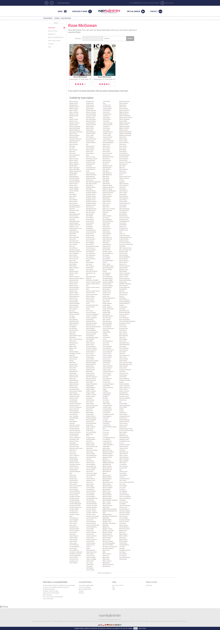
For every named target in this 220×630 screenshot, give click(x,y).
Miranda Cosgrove (108, 564)
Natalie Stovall (123, 130)
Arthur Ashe (73, 266)
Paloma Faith (123, 201)
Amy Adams (73, 194)
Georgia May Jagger (92, 337)
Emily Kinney (90, 233)
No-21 (121, 174)
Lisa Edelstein (107, 411)
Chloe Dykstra (73, 482)
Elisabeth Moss (90, 187)
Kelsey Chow (106, 246)
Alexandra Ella (73, 137)
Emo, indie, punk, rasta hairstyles (53, 596)
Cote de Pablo (73, 557)
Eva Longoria (90, 266)
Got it (135, 628)
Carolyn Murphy (74, 434)
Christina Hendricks (75, 507)
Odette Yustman (124, 178)
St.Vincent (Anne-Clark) (126, 430)
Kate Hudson (106, 169)
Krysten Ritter (107, 312)
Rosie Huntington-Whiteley (127, 321)
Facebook (149, 585)
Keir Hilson (106, 217)
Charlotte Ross (73, 466)
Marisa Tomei (107, 491)
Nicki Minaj (122, 150)
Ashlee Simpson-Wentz (76, 278)
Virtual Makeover (107, 10)
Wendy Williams (124, 527)
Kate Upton (106, 178)
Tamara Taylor (123, 448)
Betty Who (72, 334)
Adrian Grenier (73, 119)
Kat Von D (106, 164)
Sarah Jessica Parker (125, 362)
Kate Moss (106, 176)
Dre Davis (89, 166)
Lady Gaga (106, 330)
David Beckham (91, 123)
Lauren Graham (107, 357)
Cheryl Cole (72, 477)
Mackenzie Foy (107, 450)
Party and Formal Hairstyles (51, 593)
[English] (106, 625)
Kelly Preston (107, 241)
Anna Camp (72, 235)
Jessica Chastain (91, 532)
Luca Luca (106, 432)
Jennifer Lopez (90, 514)
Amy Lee (72, 198)
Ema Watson (90, 217)
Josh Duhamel (107, 108)
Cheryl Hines (73, 478)
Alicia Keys (72, 153)
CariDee (71, 419)
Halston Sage (90, 373)
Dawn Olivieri (90, 128)
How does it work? (117, 585)
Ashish (71, 275)
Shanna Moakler (124, 384)
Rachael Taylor (123, 251)
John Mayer (89, 568)
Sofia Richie (122, 412)
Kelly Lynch (106, 235)
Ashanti (71, 269)
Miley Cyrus (106, 559)
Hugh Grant (89, 425)
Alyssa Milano (73, 173)
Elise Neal (89, 189)
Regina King (123, 282)
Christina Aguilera (74, 502)
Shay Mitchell (123, 393)
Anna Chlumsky (74, 237)
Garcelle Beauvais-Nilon (93, 326)
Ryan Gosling (123, 334)
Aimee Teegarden (74, 126)
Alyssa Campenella (75, 171)
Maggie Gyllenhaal (108, 462)
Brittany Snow (73, 385)
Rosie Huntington (124, 319)
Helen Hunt (89, 402)
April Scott (72, 260)
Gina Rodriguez (90, 346)
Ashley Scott (73, 291)
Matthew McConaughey (110, 509)
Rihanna (121, 291)
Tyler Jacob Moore (125, 498)
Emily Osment (90, 235)
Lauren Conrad (107, 355)
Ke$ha (105, 214)
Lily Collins (106, 400)
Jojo (104, 103)
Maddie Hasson (107, 453)
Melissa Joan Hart (108, 530)
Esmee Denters (90, 259)
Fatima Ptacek (90, 296)
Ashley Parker (73, 285)
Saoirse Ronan (123, 350)
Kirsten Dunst (107, 291)
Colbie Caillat (73, 537)
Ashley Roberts (73, 289)
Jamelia (88, 459)
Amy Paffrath (73, 200)
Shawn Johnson (124, 391)
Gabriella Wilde (90, 321)
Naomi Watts (123, 121)
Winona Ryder (123, 541)
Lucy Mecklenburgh (109, 437)
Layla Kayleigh (107, 361)
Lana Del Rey (106, 337)
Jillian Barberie (90, 550)
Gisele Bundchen (91, 350)
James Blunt (90, 461)
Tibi (120, 470)
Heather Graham (91, 391)
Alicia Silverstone (74, 155)
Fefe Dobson (90, 300)
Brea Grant (72, 362)
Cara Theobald (73, 416)
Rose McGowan (124, 318)
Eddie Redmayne (91, 174)
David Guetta (90, 126)
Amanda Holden (74, 178)
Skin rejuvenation (48, 598)
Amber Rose (73, 185)
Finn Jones (89, 310)
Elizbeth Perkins (91, 205)
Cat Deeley (72, 443)
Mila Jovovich (107, 554)
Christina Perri (73, 511)
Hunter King (89, 430)
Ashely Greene (73, 271)
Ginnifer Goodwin (91, 348)
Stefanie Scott (123, 436)
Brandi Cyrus (73, 359)
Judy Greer (106, 115)
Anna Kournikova (74, 242)
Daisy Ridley (89, 108)
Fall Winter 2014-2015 (92, 280)
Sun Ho (121, 443)
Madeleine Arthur (108, 455)
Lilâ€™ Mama (106, 403)
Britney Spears (73, 377)
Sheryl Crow (122, 400)
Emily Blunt (89, 228)
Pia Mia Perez (123, 230)
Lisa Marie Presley (108, 414)
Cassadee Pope (74, 439)
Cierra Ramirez (73, 518)
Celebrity (57, 18)
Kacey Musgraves (108, 142)
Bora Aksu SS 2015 (75, 353)
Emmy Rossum (90, 248)
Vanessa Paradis (124, 514)
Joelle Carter (90, 564)
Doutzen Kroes (90, 162)
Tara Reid (122, 450)
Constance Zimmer (75, 554)
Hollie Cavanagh (91, 419)
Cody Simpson (73, 536)
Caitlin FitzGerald (74, 394)
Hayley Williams (90, 387)
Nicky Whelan (123, 153)
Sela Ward (122, 371)
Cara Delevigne (74, 411)
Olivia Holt (122, 187)
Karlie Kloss (106, 155)
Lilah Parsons (107, 393)
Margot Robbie (107, 478)
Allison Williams (74, 164)
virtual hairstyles (63, 3)
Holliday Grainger (91, 418)
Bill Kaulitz (72, 337)
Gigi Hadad (89, 341)
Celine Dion (73, 453)
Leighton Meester (108, 371)
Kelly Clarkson (107, 233)
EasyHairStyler (47, 18)
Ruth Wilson (122, 330)
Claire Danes (73, 523)
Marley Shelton (107, 495)
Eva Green (89, 264)
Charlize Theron (74, 462)
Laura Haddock (107, 346)
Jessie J (88, 546)
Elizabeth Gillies (91, 194)
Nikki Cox (122, 167)
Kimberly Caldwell (108, 282)
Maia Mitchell (107, 464)
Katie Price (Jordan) (109, 209)
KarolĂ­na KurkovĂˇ (108, 157)
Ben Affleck (72, 326)
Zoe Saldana (123, 554)
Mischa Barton (123, 103)
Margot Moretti (107, 477)
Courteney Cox (73, 559)
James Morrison (91, 466)
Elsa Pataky (89, 216)
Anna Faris (72, 239)
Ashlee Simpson (74, 276)
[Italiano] (114, 625)
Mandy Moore (107, 471)
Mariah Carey (106, 484)
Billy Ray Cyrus (73, 343)
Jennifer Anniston (91, 503)
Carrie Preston (73, 436)
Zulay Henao (123, 559)
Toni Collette (123, 486)
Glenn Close (90, 353)
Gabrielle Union (91, 325)
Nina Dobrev (123, 173)
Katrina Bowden (107, 210)
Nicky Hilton (122, 151)
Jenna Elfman (90, 495)
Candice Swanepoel (75, 407)
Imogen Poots (90, 437)
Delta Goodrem (90, 133)
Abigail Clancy (73, 105)
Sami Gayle (122, 346)
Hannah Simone (91, 378)
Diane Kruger (90, 150)
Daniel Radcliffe (91, 114)
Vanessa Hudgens (124, 511)
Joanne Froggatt (91, 559)
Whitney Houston (124, 529)
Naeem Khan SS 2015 (125, 117)
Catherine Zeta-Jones (75, 448)
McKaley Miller (107, 520)
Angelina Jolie (73, 226)
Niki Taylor (122, 166)
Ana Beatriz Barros (74, 207)
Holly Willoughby (91, 423)
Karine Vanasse (107, 153)
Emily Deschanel (91, 232)
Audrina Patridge (74, 303)
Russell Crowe (123, 328)
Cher (70, 473)
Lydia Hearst (106, 448)
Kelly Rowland (107, 244)
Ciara (70, 516)
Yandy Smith (123, 543)
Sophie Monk (123, 423)
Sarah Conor (123, 357)
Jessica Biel (90, 530)
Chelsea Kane (73, 470)
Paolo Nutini (123, 205)
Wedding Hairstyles (49, 589)
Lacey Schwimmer (108, 328)
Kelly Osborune (107, 237)
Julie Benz (106, 126)
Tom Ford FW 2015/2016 (126, 482)
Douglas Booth (90, 160)
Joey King (89, 566)
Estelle (88, 260)
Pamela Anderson (124, 203)
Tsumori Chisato (124, 495)
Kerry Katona (106, 259)
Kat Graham (106, 162)
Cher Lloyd (72, 475)
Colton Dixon (73, 543)
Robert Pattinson (124, 303)
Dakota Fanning (90, 110)
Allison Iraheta (73, 162)
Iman (87, 436)
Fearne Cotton (90, 298)
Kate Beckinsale (107, 166)
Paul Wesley (123, 212)
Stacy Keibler (123, 432)
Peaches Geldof (124, 217)
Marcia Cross (107, 475)
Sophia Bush (123, 418)
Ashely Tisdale (73, 273)
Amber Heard (73, 183)
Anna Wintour (73, 248)
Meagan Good (107, 521)
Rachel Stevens (124, 260)
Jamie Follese (90, 470)
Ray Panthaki (123, 271)
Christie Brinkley (74, 500)
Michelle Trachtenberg (110, 546)
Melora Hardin (107, 537)
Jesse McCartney (91, 527)
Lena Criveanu (107, 373)
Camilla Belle (73, 402)
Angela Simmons (74, 225)
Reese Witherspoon (125, 280)
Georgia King (90, 335)
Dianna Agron (90, 153)
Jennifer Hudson (91, 511)
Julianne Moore (107, 124)
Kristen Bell (106, 302)
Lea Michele (106, 362)
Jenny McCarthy (91, 521)
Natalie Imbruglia (124, 126)
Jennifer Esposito (91, 507)
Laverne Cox (106, 359)
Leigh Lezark (106, 369)
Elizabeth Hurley (91, 198)
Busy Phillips (73, 393)
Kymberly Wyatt (107, 323)
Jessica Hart (90, 534)
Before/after (53, 31)
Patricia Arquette (124, 209)
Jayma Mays (90, 486)
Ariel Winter (72, 264)
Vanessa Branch (124, 509)
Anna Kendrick (73, 241)
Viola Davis (122, 523)
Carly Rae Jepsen (74, 425)
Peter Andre (123, 225)
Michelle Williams (108, 548)
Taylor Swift (122, 462)
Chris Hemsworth (74, 493)
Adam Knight (73, 110)
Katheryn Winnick (108, 192)
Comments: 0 (74, 79)
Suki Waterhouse (124, 441)
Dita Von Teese (90, 157)
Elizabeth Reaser (91, 203)
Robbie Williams (124, 300)
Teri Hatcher (123, 464)
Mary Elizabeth (107, 498)
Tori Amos (122, 489)
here (126, 91)
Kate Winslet (106, 183)
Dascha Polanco (91, 121)
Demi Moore (90, 137)
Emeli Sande (90, 219)
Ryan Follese (123, 332)
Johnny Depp (90, 570)
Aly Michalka (73, 166)
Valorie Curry (123, 507)
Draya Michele (90, 164)
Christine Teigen (74, 514)
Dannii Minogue (91, 119)
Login (166, 3)
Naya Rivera (122, 137)
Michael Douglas (108, 541)
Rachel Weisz (123, 262)
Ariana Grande (73, 262)
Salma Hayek (123, 339)
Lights (104, 389)
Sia (120, 402)
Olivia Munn (122, 189)
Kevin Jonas (106, 264)
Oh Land (121, 180)
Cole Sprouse (73, 539)
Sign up (171, 3)
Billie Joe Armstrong (75, 339)
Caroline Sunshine (75, 432)
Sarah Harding (123, 359)
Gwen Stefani (90, 359)
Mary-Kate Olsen (107, 505)
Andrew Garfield (74, 217)
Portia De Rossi (124, 239)
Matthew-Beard (107, 514)
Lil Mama (105, 391)
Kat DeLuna (106, 158)
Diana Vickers (90, 146)
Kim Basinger (107, 273)
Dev (87, 144)
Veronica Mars (123, 518)
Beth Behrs (72, 332)
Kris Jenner (106, 300)
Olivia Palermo (123, 191)
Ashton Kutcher (74, 294)
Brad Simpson (73, 357)
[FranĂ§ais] (112, 625)
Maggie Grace (107, 461)
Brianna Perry (73, 366)
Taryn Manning (123, 452)
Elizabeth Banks (91, 191)
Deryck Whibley (90, 142)
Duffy (87, 171)
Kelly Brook (106, 230)
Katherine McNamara (109, 191)
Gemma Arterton (91, 330)
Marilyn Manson (107, 486)
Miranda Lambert (124, 101)
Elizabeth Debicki (91, 192)
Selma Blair (122, 377)
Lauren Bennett (107, 352)
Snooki (121, 411)
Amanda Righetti (74, 180)
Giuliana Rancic (91, 352)
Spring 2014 (122, 427)
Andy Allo (72, 219)
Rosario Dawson (124, 314)
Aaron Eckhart (73, 101)
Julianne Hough (108, 123)
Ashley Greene (73, 282)
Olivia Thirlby (123, 192)
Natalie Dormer (123, 124)
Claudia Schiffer (74, 529)
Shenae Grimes (124, 396)
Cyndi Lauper (90, 105)
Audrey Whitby (73, 302)
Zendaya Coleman (124, 550)
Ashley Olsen (73, 284)
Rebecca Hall (123, 276)
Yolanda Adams (124, 545)
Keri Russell (106, 257)
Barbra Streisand (74, 314)
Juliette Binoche (108, 132)
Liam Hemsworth (108, 387)
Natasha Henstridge (125, 133)
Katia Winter (106, 198)
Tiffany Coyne (123, 471)
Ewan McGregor (91, 276)
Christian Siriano (74, 498)
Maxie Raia (106, 518)
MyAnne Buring (124, 112)
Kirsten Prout (107, 292)
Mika (104, 552)
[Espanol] (110, 625)
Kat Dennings (107, 160)
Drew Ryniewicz (91, 169)
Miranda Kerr (106, 566)
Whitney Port (123, 530)
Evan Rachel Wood (91, 271)
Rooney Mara (123, 307)
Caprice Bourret (74, 409)
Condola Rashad (74, 546)
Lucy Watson (106, 439)
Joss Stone (106, 112)
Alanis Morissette (74, 128)
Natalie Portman (124, 128)
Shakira (121, 382)
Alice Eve (72, 151)
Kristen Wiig (106, 305)
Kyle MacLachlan (108, 316)
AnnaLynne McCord (75, 251)
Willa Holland (123, 534)
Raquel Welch (123, 267)
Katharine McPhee (108, 187)
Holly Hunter (90, 421)
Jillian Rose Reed (91, 552)
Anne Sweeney (73, 257)
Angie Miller (73, 230)
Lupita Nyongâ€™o (108, 444)
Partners (81, 593)
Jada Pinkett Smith (92, 446)
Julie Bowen (106, 128)
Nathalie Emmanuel (125, 135)
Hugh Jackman (90, 427)
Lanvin (105, 339)
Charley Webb (73, 459)
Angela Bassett (73, 223)
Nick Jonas (122, 148)
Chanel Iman (73, 457)
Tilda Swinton (123, 475)
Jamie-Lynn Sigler (91, 473)
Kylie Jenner (106, 319)
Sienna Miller (123, 403)
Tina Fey (121, 477)
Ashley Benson (73, 280)
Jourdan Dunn (107, 114)
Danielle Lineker (91, 115)
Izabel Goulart (90, 444)
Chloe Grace (73, 484)
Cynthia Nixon (90, 107)
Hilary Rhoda (90, 412)
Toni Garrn (122, 487)
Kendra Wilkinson (108, 253)
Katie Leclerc (107, 203)
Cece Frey (72, 452)
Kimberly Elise (107, 284)
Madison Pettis (107, 457)
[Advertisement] (161, 36)
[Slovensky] (99, 625)
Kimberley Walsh (108, 278)
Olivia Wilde (122, 194)
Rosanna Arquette (124, 312)
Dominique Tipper (91, 158)
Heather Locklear (91, 394)
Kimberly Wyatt (107, 287)
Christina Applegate (75, 503)
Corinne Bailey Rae (75, 555)
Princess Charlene (125, 242)
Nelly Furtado (123, 139)
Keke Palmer (107, 223)
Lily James (106, 402)
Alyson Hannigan (74, 167)
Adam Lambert (73, 112)
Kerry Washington (108, 260)
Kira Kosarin (106, 289)
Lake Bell (105, 335)
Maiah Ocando (107, 466)
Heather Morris (90, 396)
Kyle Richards (107, 318)
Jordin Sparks (107, 107)
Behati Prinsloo (74, 321)
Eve (87, 275)
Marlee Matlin (107, 493)
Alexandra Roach (74, 141)
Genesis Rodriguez (92, 332)
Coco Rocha (73, 532)
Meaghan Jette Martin (109, 523)
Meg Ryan (106, 525)
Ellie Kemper (90, 214)
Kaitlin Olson (106, 144)
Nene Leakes (123, 141)
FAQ (49, 47)
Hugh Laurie (90, 428)
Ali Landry (72, 146)
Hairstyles (51, 28)
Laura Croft (106, 343)
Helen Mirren (90, 403)
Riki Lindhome (123, 292)
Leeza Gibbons (107, 368)
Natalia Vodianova (124, 123)
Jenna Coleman (91, 491)
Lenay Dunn (106, 380)
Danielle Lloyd (90, 117)
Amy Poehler (73, 201)
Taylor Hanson (123, 453)
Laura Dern (106, 344)
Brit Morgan (72, 373)
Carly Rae (72, 423)
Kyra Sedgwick (107, 325)
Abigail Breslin (73, 103)
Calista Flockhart (74, 396)
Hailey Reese (90, 366)
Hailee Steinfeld (91, 364)
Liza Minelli (106, 423)
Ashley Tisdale (73, 292)
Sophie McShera (124, 421)
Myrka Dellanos (124, 114)
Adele (71, 117)
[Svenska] (119, 625)
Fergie (88, 309)
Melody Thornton (108, 536)
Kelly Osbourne (107, 239)
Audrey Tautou (73, 300)
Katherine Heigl (107, 189)
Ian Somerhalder (91, 432)
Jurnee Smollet (107, 137)
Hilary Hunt (89, 411)
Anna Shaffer (73, 244)
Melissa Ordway (107, 532)
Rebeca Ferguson (124, 273)
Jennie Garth (90, 500)
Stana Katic (122, 434)
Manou (105, 473)
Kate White (106, 182)
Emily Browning (90, 230)
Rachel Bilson (123, 253)
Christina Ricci (73, 512)
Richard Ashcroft (124, 287)
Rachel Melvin (123, 259)
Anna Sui (72, 246)
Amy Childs (72, 196)
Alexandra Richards (75, 139)
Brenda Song (73, 364)
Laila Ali (105, 334)
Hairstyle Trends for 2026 (50, 591)
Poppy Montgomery (125, 237)
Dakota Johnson (91, 112)
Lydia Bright (106, 446)
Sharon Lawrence (124, 385)
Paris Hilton (122, 207)
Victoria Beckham (124, 520)
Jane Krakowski (91, 475)
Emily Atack (89, 226)
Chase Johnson (74, 468)
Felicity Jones (90, 302)
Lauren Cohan (107, 353)
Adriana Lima (73, 121)
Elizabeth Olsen (90, 200)
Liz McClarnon (107, 421)
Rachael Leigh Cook (125, 250)
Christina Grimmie (74, 505)
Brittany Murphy (74, 384)
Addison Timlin (74, 114)
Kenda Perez (107, 250)
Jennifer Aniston (91, 502)
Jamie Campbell (91, 468)
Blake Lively (72, 348)
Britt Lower (72, 378)
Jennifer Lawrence (92, 512)
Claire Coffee (73, 521)
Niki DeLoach (123, 164)
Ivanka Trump (90, 443)
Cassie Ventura (73, 441)
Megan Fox (106, 527)
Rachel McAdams (124, 257)
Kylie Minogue (107, 321)
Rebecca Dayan (124, 275)
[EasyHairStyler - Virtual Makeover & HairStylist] (110, 614)
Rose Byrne (122, 316)
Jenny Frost (89, 520)
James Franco (90, 462)
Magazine (51, 34)
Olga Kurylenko (123, 183)
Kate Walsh (106, 180)
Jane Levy (89, 477)
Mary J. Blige (106, 502)
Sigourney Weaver (124, 405)
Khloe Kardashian (108, 267)
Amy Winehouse (74, 205)
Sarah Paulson (123, 366)
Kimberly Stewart (108, 285)
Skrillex (121, 409)
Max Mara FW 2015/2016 (110, 516)
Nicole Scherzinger (125, 162)
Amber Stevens (74, 187)
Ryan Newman (123, 335)
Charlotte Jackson (74, 464)
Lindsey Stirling (107, 409)
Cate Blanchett (73, 444)
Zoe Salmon (123, 555)
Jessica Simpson (91, 539)
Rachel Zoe (122, 264)
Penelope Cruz (123, 219)
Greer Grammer (91, 355)
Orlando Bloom (123, 198)
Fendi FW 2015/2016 (92, 305)
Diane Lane (89, 151)
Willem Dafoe (123, 536)
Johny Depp (106, 101)
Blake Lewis (73, 346)
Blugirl (71, 350)
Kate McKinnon (107, 173)
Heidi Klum (89, 398)
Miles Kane (106, 557)
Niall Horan (122, 144)
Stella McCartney (124, 437)
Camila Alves (73, 400)
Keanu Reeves (107, 216)
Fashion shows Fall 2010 (93, 282)
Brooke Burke (73, 387)
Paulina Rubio (123, 216)
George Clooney (91, 334)
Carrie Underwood (74, 437)
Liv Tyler (105, 419)
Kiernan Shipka (107, 269)
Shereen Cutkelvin (124, 398)
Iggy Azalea (89, 434)
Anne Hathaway (74, 253)
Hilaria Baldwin (90, 407)
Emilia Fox (89, 225)
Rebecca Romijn (124, 278)
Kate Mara (106, 171)
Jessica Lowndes (91, 536)
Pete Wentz (122, 223)
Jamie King (89, 471)
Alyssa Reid (72, 174)
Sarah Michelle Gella (125, 364)
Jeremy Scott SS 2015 (92, 525)
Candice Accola (74, 405)
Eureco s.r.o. (118, 619)
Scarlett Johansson (125, 369)
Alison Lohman (74, 158)
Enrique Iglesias (91, 250)
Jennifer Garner (91, 509)
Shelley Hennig (124, 394)
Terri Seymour (123, 466)
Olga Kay (121, 182)
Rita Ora (121, 296)
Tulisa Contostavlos (125, 496)
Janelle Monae (90, 478)
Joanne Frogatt (90, 557)
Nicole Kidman (123, 158)
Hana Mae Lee (90, 375)
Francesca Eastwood (92, 314)
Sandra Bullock (123, 348)
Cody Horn (72, 534)
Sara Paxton (122, 352)
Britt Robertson (73, 380)
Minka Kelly (106, 563)
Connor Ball (72, 548)
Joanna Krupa (90, 555)
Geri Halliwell (90, 339)
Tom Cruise (122, 480)
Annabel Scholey (74, 250)
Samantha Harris (124, 343)
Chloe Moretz (73, 487)
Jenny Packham (91, 523)
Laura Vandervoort (108, 350)
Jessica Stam (90, 541)
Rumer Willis (123, 326)
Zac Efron (122, 546)
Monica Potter (123, 108)
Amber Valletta (73, 189)
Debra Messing (90, 132)
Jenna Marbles (90, 496)
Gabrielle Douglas (91, 323)
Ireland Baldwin (90, 439)
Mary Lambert (107, 503)
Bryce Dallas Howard (75, 391)
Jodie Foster (90, 561)
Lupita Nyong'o (107, 443)
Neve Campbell (124, 142)
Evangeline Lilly (90, 273)
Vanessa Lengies (124, 512)
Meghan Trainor (107, 529)
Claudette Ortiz (73, 527)
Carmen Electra (74, 427)
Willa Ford (122, 532)
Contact (51, 44)
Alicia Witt (72, 157)
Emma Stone (90, 241)
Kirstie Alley (106, 294)
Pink (120, 232)
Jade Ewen (89, 448)
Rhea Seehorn (123, 285)
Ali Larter (72, 148)
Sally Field (122, 337)
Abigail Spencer (74, 107)
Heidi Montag (90, 400)
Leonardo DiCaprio (108, 384)
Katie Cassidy (107, 200)
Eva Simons (89, 269)
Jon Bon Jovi (107, 105)
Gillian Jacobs (90, 343)
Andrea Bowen (73, 216)
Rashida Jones (123, 269)
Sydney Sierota (123, 446)
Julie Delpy (106, 130)
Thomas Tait (123, 468)
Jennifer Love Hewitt (92, 516)
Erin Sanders (90, 257)
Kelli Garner (106, 226)
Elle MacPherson (91, 209)
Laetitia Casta (106, 332)
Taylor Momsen (124, 457)
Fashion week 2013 (92, 294)
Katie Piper (106, 205)
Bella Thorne (73, 325)
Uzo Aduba (122, 503)
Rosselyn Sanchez (125, 323)
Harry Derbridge (91, 380)
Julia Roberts (107, 119)
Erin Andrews (90, 251)
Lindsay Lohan (107, 407)
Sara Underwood (124, 355)
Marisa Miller (106, 489)
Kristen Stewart (107, 303)
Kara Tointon (106, 148)
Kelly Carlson (106, 232)
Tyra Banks (122, 500)
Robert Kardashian (124, 302)
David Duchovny (91, 124)
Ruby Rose (122, 325)
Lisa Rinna (106, 418)
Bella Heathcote (74, 323)
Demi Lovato (90, 135)
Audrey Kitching (74, 296)
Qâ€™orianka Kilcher (125, 248)
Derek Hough (90, 141)
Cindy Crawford (73, 520)
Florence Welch (91, 312)
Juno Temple (107, 135)
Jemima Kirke (90, 487)
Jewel (88, 548)
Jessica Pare (90, 537)
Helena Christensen (92, 405)
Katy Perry (106, 212)
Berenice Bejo (73, 330)
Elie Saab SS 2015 (91, 183)
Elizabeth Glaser (91, 196)
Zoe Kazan (122, 552)
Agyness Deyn (73, 124)
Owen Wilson (123, 200)
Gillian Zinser (90, 344)
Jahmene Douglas (91, 450)
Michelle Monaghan (109, 543)
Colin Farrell (73, 541)
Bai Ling (71, 310)
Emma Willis (90, 244)
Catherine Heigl (74, 446)
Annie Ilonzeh (73, 259)
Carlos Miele (73, 421)
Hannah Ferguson (91, 377)
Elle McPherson (91, 210)
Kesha (104, 262)
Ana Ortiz (72, 209)
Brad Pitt (71, 355)
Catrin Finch (73, 450)
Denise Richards (91, 139)
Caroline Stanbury (74, 430)
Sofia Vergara (123, 414)
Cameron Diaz (73, 398)
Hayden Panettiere (91, 384)
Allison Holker (73, 160)
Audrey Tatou (73, 298)
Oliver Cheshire (124, 185)
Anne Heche (73, 255)
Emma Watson (90, 242)
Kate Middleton (107, 174)
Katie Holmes (107, 201)
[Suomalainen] (121, 625)
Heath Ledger (90, 389)
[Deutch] (108, 625)
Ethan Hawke (90, 262)
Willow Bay (122, 537)
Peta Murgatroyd (124, 221)
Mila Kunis (106, 555)
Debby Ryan (89, 130)
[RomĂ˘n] (117, 625)
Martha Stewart (107, 496)
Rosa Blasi (122, 309)
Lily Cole (105, 398)
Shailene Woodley (124, 380)
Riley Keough (123, 294)
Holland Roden (90, 416)
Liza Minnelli (106, 425)
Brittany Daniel (73, 382)
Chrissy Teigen (73, 495)
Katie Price (106, 207)
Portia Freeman (124, 241)
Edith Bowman (90, 176)
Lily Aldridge (106, 394)
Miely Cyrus (106, 550)
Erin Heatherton (90, 255)
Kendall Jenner (107, 251)
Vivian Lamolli (123, 525)
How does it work (54, 40)
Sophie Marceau (124, 419)
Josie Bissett (106, 110)
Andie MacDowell (74, 214)
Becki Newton (73, 319)
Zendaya (121, 548)
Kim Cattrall (106, 275)
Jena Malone (90, 489)
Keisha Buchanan (108, 221)
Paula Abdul (123, 214)
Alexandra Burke (74, 135)
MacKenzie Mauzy (108, 452)
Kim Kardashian (107, 276)
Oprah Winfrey (123, 196)
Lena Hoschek (107, 378)
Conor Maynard (74, 550)
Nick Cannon (123, 146)
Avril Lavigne (73, 309)
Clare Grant (72, 525)
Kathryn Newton (107, 196)
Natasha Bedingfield (125, 132)
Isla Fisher (89, 441)
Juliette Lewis (107, 133)
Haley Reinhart (90, 369)
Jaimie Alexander (91, 455)
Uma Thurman (123, 502)
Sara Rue (122, 353)
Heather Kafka (90, 393)
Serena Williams (124, 378)
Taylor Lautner (123, 455)
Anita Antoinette (74, 232)
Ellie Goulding (90, 212)
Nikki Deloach (123, 169)
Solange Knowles (124, 416)
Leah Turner (106, 364)
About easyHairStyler (55, 37)
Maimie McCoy (107, 468)
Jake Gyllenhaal (91, 457)
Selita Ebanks (123, 375)
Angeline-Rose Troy (75, 228)
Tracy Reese (123, 493)
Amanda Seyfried (74, 182)
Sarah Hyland (123, 361)
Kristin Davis (106, 310)
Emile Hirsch (90, 221)
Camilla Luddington (75, 403)
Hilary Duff (89, 409)
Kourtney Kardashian (109, 298)
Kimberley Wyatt (107, 280)
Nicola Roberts (123, 157)
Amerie (71, 192)
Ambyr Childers (74, 191)
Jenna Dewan (90, 493)
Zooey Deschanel (124, 557)
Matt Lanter (106, 507)
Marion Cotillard (107, 487)
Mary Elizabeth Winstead (110, 500)
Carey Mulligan (73, 418)
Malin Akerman (107, 470)
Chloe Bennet (73, 480)
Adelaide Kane (73, 115)
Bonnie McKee (73, 352)
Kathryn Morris (107, 194)
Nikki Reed (122, 171)
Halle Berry (89, 371)
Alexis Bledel (73, 142)
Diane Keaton (90, 148)
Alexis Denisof (73, 144)
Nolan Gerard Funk (125, 176)
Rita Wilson (122, 298)
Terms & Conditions (85, 587)
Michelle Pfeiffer (108, 545)
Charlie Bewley (73, 461)
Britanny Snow (73, 375)
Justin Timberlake (108, 141)
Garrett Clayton (90, 328)
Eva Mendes (89, 267)
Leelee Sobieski (108, 366)
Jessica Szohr (90, 545)
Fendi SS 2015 (90, 307)
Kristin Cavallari (107, 307)
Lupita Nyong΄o (107, 441)
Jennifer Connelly (91, 505)
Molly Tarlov (122, 107)
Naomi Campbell (124, 119)
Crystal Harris (90, 101)
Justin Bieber (107, 139)
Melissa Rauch (107, 534)
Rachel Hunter (123, 255)
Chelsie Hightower (75, 471)
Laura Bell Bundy (108, 341)
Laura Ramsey (107, 348)
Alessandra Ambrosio (75, 132)
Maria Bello (106, 480)
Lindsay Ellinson (107, 405)
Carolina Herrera (74, 428)
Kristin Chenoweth (108, 309)
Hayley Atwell (90, 385)
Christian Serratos (74, 496)
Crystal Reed (90, 103)
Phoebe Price (123, 228)
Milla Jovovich (107, 561)
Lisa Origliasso (107, 416)
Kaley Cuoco (106, 146)
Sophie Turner (123, 425)
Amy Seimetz (73, 203)
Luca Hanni (106, 430)
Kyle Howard (106, 314)
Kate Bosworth (107, 167)
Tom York (122, 484)
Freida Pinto (89, 319)
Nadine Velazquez (124, 115)
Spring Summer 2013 (125, 428)
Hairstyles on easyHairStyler (55, 582)
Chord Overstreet (74, 491)
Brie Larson (72, 369)
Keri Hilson (106, 255)
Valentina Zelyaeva (125, 505)
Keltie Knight (106, 248)
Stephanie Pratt (124, 439)
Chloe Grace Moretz (75, 486)
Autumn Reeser (74, 307)
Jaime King (89, 452)
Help (113, 589)
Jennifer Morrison (91, 518)
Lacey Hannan (107, 326)
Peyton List (122, 226)
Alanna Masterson (74, 130)
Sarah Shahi (122, 368)
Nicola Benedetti (124, 155)
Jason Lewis (90, 484)
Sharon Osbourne (124, 387)
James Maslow (90, 464)
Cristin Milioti (73, 563)
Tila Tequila (122, 473)
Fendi (87, 303)
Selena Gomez (123, 373)
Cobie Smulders (74, 530)
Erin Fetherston (90, 253)
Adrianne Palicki (74, 123)
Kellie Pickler (107, 228)
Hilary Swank (90, 414)
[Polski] (103, 625)
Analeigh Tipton (74, 210)
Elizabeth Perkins (91, 201)
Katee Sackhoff (107, 185)
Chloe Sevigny (73, 489)
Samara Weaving (124, 344)
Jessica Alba (90, 529)
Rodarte (121, 305)
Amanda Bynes (73, 176)
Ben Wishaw (73, 328)
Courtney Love (73, 561)
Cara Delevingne (74, 412)
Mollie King (122, 105)
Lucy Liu (105, 436)
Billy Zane (72, 344)
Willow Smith (123, 539)
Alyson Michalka (74, 169)
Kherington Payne (108, 266)
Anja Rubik (72, 233)
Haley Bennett (90, 368)
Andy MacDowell (74, 221)
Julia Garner (106, 117)
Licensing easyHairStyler (86, 585)
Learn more (142, 628)
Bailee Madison (74, 312)
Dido (87, 155)
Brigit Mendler (73, 371)
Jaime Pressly (90, 453)
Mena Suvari (106, 539)
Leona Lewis (106, 382)
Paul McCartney (124, 210)
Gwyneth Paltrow (91, 362)
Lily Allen (105, 396)
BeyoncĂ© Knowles (75, 335)
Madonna (105, 459)
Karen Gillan (106, 151)
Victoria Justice (124, 521)
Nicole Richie (123, 160)
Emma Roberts (90, 239)
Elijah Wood (89, 185)
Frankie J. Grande (91, 316)
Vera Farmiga (123, 516)
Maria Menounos (108, 482)
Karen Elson (106, 150)
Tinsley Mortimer (124, 478)
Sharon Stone (123, 389)
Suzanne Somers (124, 444)
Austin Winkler (73, 305)
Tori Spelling (123, 491)
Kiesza (105, 271)
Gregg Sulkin (90, 357)
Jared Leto (89, 482)
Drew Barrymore (91, 167)
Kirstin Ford (106, 296)
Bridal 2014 (72, 368)
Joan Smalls (90, 554)
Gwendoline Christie (92, 361)
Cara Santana (73, 414)
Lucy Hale (106, 434)
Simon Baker (123, 407)
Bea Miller (72, 318)
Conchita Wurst (74, 545)
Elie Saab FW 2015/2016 (93, 182)
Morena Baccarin (124, 110)
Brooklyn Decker (74, 389)
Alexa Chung (73, 133)
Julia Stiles (106, 121)
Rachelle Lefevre (124, 266)
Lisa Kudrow (106, 412)
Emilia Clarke (90, 223)
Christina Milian (74, 509)
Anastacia (72, 212)
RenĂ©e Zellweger (125, 284)
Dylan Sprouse (90, 173)
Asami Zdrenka (74, 267)
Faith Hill (88, 278)
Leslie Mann (106, 385)
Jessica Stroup (90, 543)
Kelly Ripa (106, 242)
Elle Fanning (90, 207)
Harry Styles (89, 382)
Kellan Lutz (106, 225)
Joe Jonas (89, 563)
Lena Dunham (107, 375)
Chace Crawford (74, 455)
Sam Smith (122, 341)
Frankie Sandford (91, 318)
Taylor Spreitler (123, 461)
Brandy (71, 361)
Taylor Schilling (124, 459)
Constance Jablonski (75, 552)
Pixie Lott (122, 233)
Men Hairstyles (47, 595)
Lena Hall (105, 377)
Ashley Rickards (74, 287)
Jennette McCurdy (91, 498)
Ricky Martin (123, 289)
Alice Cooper (73, 150)
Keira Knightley (107, 219)
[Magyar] (101, 625)
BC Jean (71, 316)
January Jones (90, 480)
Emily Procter (90, 237)
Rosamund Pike (124, 310)
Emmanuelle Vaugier (92, 246)
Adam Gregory (73, 108)
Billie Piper (72, 341)
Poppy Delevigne (124, 235)
